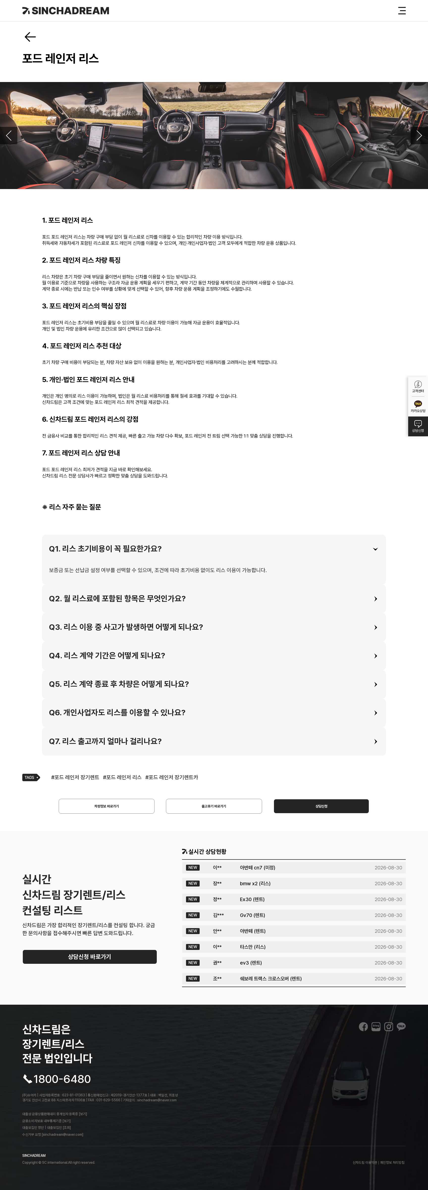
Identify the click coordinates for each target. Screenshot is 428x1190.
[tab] (214, 549)
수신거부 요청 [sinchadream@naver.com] (52, 1134)
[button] (214, 549)
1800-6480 (62, 1079)
